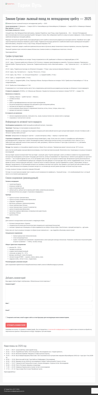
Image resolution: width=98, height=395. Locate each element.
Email (8, 310)
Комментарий (10, 284)
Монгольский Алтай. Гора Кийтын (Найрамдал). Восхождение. (30, 359)
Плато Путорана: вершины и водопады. (23, 365)
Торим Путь (30, 5)
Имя (7, 303)
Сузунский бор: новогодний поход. (21, 350)
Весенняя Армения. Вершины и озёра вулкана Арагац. (28, 354)
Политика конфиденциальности (14, 391)
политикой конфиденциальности (58, 329)
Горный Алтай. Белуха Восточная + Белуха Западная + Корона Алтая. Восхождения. (37, 363)
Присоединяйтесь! (10, 372)
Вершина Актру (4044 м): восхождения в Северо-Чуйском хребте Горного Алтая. (36, 361)
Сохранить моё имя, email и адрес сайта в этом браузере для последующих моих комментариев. (38, 317)
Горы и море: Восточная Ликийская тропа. (24, 369)
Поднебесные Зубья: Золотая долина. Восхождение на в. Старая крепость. (34, 352)
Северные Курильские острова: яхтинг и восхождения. (28, 367)
